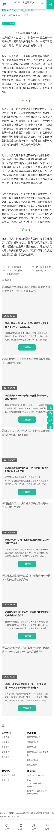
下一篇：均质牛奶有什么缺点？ (41, 269)
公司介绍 (5, 737)
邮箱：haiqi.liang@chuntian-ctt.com (36, 783)
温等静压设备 (33, 742)
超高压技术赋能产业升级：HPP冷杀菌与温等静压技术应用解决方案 (27, 469)
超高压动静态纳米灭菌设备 (37, 753)
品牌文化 (5, 742)
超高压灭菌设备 (34, 737)
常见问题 (5, 780)
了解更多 (27, 347)
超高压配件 (32, 765)
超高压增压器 (33, 760)
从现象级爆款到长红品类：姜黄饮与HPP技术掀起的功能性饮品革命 (27, 613)
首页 (4, 15)
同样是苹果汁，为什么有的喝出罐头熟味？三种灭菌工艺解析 (27, 541)
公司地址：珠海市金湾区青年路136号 (37, 792)
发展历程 (5, 747)
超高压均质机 (33, 747)
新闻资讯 (13, 15)
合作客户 (5, 757)
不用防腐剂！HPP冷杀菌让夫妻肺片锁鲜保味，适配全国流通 (27, 397)
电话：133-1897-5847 (36, 775)
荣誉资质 (5, 752)
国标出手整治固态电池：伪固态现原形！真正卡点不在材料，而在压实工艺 (27, 325)
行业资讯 (24, 15)
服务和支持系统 (8, 775)
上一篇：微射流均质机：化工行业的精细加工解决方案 (12, 270)
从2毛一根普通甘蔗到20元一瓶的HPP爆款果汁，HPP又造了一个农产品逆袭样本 (25, 686)
